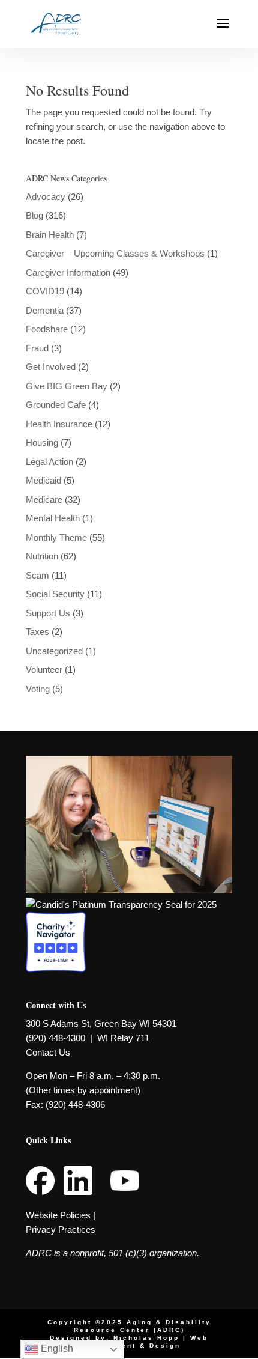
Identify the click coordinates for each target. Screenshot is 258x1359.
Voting (38, 689)
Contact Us (48, 1052)
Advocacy (45, 197)
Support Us (48, 613)
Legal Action (49, 462)
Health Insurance (59, 424)
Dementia (45, 310)
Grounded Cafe (56, 405)
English (55, 1348)
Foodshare (47, 329)
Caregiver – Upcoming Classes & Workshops (115, 253)
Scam (37, 575)
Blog (34, 215)
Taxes (37, 632)
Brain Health (50, 235)
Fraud (37, 348)
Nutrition (42, 556)
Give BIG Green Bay (66, 386)
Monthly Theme (56, 537)
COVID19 (45, 291)
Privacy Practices (60, 1229)
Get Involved (51, 367)
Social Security (55, 594)
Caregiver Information (68, 272)
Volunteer (44, 669)
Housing (42, 442)
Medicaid (43, 480)
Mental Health (53, 518)
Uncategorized (54, 651)
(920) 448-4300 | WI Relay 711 (87, 1038)
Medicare (44, 499)
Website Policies (58, 1215)
